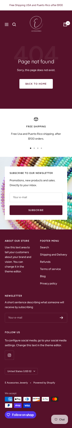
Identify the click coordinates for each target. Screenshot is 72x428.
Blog (43, 276)
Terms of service (50, 269)
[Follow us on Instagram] (9, 355)
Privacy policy (48, 283)
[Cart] (65, 24)
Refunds (45, 262)
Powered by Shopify (44, 382)
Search (44, 247)
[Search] (14, 24)
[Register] (61, 317)
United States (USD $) (19, 371)
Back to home (36, 83)
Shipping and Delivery (53, 254)
